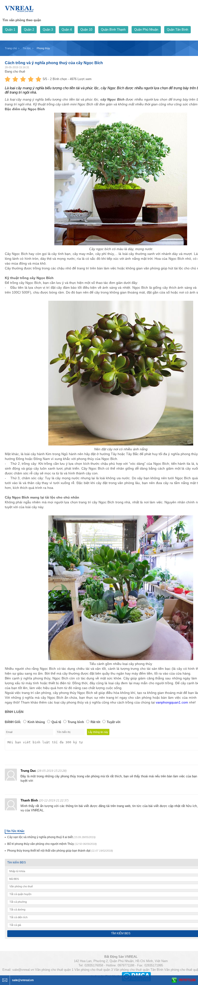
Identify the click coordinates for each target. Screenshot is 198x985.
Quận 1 (10, 29)
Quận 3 (48, 29)
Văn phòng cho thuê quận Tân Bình (138, 969)
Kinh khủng (36, 722)
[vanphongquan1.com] (19, 8)
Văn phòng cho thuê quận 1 (54, 969)
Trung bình (76, 722)
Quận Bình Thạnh (113, 29)
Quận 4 (67, 29)
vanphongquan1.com (172, 702)
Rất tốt (95, 722)
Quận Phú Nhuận (146, 29)
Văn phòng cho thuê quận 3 (93, 969)
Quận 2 (29, 29)
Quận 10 (86, 29)
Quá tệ (56, 722)
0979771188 (187, 980)
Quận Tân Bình (177, 29)
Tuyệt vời (113, 722)
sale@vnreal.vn (23, 969)
